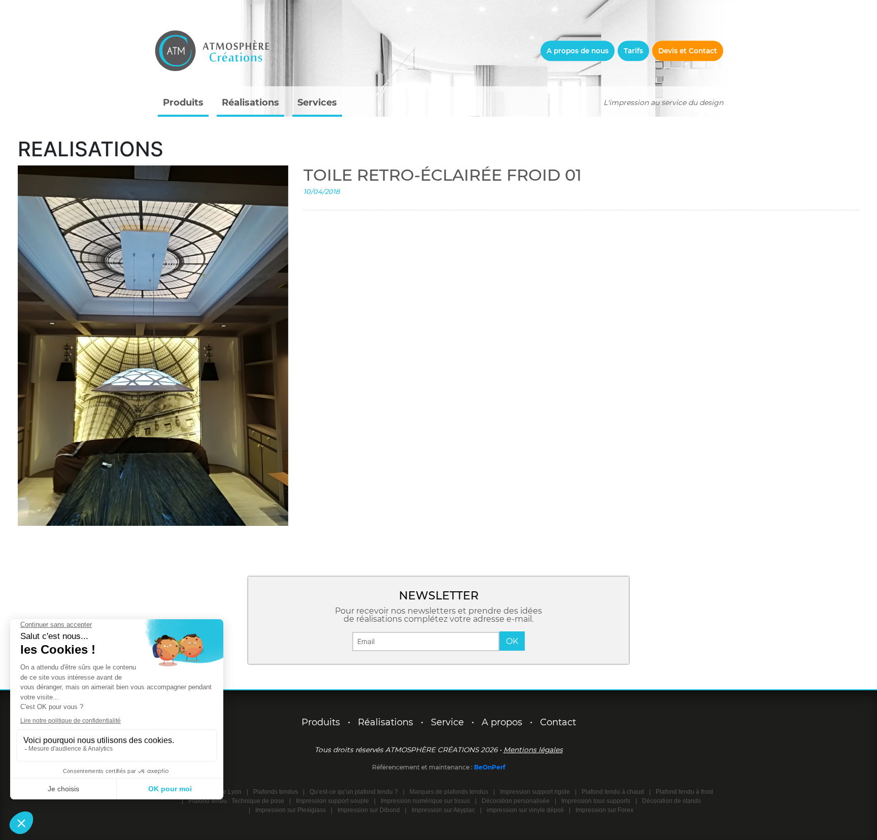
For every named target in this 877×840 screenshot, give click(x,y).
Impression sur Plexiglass (290, 810)
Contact (558, 722)
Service (447, 722)
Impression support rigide (535, 791)
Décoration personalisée (516, 800)
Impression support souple (332, 800)
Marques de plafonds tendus (449, 791)
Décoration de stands (671, 800)
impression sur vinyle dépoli (525, 810)
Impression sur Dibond (369, 810)
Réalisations (250, 102)
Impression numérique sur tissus (425, 800)
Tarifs (633, 51)
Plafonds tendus (275, 791)
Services (317, 102)
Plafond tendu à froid (684, 791)
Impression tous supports (595, 800)
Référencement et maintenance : (423, 767)
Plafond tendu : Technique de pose (236, 800)
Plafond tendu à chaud (613, 791)
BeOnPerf (489, 767)
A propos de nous (578, 51)
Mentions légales (533, 750)
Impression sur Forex (604, 810)
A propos (502, 722)
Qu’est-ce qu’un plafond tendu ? (354, 791)
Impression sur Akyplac (443, 810)
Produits (183, 102)
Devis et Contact (687, 51)
